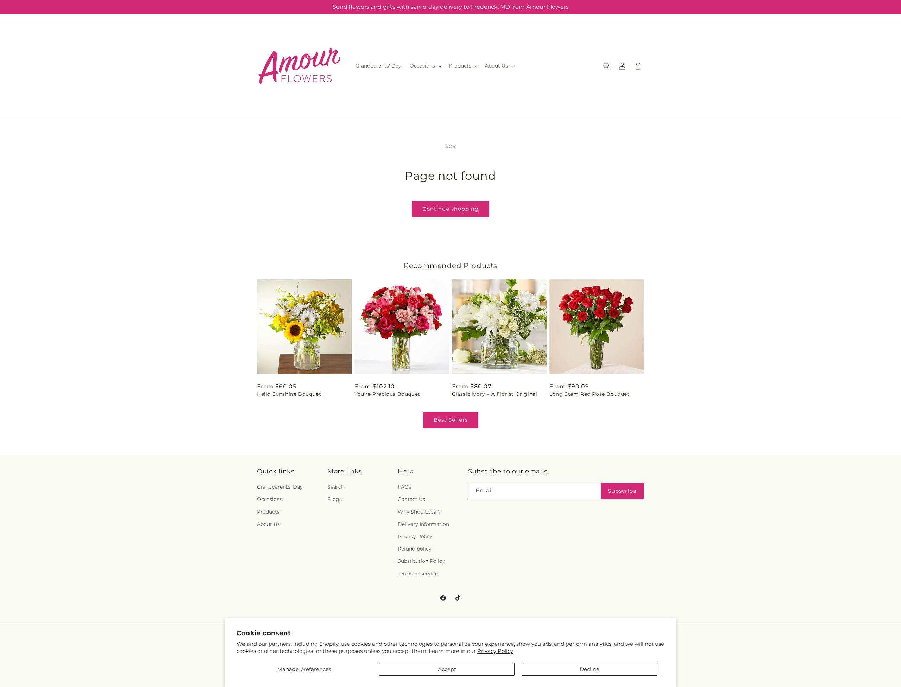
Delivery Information (423, 524)
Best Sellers (451, 419)
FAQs (404, 487)
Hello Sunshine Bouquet (289, 394)
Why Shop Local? (419, 512)
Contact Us (411, 499)
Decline (589, 669)
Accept (447, 669)
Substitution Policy (421, 561)
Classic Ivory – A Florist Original (494, 394)
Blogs (334, 499)
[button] (425, 65)
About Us (268, 524)
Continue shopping (450, 208)
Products (268, 512)
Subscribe (622, 491)
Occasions (269, 499)
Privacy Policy (495, 651)
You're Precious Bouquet (387, 394)
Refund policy (414, 549)
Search (335, 487)
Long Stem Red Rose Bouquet (589, 394)
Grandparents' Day (280, 487)
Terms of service (418, 574)
